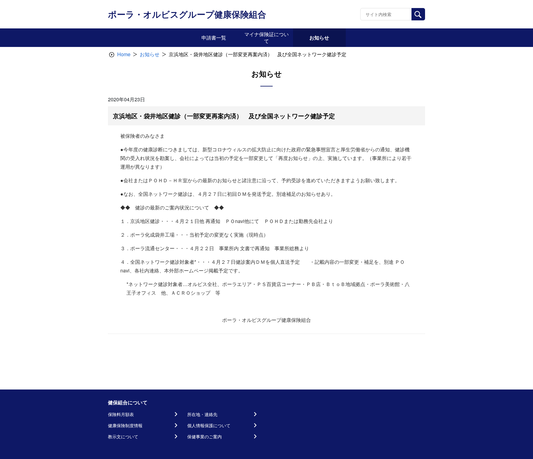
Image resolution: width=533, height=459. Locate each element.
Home (123, 54)
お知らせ (149, 54)
